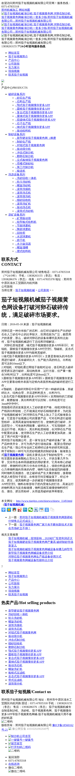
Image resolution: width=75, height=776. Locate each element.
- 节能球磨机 (23, 225)
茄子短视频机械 (25, 290)
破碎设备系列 (16, 94)
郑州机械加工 (9, 9)
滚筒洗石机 (15, 628)
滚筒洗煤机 (15, 625)
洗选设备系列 (16, 174)
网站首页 (14, 52)
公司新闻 (14, 63)
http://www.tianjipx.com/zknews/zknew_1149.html (44, 500)
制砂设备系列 (16, 134)
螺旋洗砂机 (15, 621)
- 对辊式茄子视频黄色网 (30, 145)
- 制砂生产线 (23, 141)
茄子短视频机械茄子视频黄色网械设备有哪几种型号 (40, 549)
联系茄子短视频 (18, 74)
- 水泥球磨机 (23, 236)
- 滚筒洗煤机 (23, 189)
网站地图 (24, 9)
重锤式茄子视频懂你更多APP (26, 661)
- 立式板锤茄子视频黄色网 (31, 159)
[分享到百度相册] (41, 510)
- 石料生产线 (23, 101)
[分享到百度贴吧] (36, 510)
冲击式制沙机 (16, 639)
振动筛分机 (15, 636)
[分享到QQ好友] (14, 510)
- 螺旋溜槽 (21, 247)
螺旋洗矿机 (15, 669)
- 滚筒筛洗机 (23, 196)
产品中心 (14, 60)
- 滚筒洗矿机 (23, 203)
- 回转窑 (20, 232)
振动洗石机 (15, 665)
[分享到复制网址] (52, 510)
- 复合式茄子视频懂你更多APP (34, 112)
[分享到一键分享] (47, 510)
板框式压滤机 (16, 672)
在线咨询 (14, 763)
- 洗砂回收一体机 (25, 178)
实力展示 (14, 67)
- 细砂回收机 (23, 200)
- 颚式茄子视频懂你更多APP (32, 105)
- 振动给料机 (23, 130)
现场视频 (14, 71)
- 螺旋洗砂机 (23, 185)
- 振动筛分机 (23, 148)
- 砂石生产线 (23, 97)
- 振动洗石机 (23, 207)
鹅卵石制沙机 (16, 647)
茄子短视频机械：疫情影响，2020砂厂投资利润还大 (40, 538)
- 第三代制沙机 (24, 167)
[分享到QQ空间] (9, 510)
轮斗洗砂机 (15, 617)
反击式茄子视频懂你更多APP (26, 676)
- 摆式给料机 (23, 251)
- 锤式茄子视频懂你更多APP (32, 127)
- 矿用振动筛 (23, 218)
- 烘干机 (20, 240)
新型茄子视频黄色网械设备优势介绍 (30, 552)
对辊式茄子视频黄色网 (22, 632)
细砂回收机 (15, 643)
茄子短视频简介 (18, 56)
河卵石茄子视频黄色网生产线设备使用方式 (34, 556)
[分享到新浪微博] (20, 510)
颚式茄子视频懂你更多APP (25, 650)
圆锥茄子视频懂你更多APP (25, 654)
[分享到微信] (30, 510)
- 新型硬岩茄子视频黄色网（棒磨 (35, 137)
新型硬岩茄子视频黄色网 (23, 610)
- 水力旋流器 (23, 243)
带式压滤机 (15, 679)
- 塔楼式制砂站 (24, 163)
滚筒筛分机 (15, 683)
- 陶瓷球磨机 (23, 229)
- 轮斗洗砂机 (23, 181)
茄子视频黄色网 (14, 454)
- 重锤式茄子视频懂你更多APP (34, 116)
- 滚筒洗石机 (23, 192)
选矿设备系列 (16, 214)
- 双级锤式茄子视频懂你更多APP (35, 119)
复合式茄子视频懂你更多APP (26, 658)
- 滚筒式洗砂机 (24, 210)
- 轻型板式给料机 (25, 221)
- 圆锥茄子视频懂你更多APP (32, 108)
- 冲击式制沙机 (24, 152)
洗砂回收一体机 (18, 614)
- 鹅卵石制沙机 (24, 156)
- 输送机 (20, 170)
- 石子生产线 (23, 123)
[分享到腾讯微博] (25, 510)
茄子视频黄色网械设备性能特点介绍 (30, 560)
